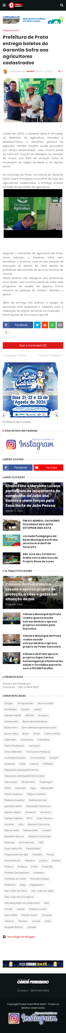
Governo (30, 812)
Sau (46, 903)
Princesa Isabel (40, 879)
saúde (21, 909)
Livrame (9, 824)
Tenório (22, 921)
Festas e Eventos (14, 800)
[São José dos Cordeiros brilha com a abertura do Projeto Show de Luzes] (11, 558)
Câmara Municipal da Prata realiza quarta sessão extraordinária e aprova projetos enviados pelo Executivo (42, 621)
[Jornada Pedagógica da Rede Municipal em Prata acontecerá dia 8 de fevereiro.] (11, 540)
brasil (36, 733)
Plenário (30, 860)
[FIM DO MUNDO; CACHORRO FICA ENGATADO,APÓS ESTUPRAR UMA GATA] (11, 525)
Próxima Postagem (50, 355)
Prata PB (47, 866)
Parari (50, 854)
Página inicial (11, 30)
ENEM (8, 788)
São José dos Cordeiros (19, 897)
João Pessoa (44, 818)
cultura (34, 764)
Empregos (46, 782)
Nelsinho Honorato (39, 836)
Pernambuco (12, 860)
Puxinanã (10, 885)
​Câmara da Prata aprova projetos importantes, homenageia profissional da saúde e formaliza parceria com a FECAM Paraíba (43, 661)
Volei (48, 921)
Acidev (25, 709)
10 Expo (9, 703)
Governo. (45, 812)
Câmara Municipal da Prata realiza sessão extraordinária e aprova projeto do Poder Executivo (42, 641)
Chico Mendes (13, 751)
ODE (40, 842)
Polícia (56, 860)
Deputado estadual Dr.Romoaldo (24, 776)
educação (11, 782)
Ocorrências (26, 842)
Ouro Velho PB (13, 848)
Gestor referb (13, 812)
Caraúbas (44, 739)
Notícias (9, 842)
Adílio (37, 709)
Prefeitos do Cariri (15, 879)
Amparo (43, 715)
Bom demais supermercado (39, 727)
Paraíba (37, 854)
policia (43, 860)
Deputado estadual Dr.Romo (22, 770)
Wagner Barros (14, 927)
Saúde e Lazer (37, 909)
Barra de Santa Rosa (35, 721)
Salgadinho (37, 885)
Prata (34, 866)
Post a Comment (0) (33, 345)
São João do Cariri (16, 891)
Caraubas (27, 739)
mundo (46, 830)
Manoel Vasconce (39, 824)
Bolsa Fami (11, 727)
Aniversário (11, 721)
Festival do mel (38, 800)
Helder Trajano (13, 818)
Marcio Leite (12, 830)
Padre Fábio (33, 848)
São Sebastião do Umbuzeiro (22, 903)
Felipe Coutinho (36, 794)
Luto (21, 824)
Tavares (47, 915)
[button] (4, 5)
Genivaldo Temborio (38, 806)
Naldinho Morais (14, 836)
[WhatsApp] (52, 325)
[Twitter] (37, 325)
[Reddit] (45, 325)
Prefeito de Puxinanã (17, 872)
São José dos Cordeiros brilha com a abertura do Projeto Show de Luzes (40, 557)
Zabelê (31, 927)
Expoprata (47, 788)
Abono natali (45, 703)
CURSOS (48, 764)
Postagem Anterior (16, 355)
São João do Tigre (43, 891)
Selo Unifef (11, 915)
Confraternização (15, 758)
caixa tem (10, 739)
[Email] (60, 325)
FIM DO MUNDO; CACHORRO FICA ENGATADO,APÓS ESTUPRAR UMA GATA (41, 524)
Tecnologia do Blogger (20, 936)
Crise (22, 764)
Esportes (20, 788)
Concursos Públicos (38, 751)
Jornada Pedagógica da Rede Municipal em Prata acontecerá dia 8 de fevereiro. (40, 541)
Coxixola (10, 764)
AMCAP (29, 715)
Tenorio (9, 921)
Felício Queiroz (13, 794)
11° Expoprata (25, 703)
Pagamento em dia (16, 854)
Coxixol (54, 758)
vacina (36, 921)
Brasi (26, 733)
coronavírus (37, 758)
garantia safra (13, 806)
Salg (22, 885)
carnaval (34, 745)
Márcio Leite (30, 830)
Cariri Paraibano (14, 745)
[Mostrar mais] (6, 332)
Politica (9, 866)
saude (8, 909)
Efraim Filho (28, 782)
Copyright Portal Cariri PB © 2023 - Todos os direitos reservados (33, 1006)
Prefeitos (39, 872)
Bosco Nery (11, 733)
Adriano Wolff (13, 715)
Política (22, 866)
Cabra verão (52, 733)
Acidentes (11, 709)
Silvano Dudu (29, 915)
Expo (33, 788)
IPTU (29, 818)
